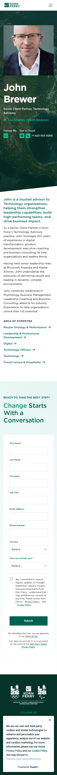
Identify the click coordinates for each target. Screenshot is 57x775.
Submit (28, 620)
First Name (16, 443)
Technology (11, 356)
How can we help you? (22, 558)
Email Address (18, 509)
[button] (50, 5)
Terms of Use (31, 636)
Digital (7, 343)
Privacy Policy (32, 601)
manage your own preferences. (23, 759)
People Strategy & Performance (25, 327)
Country (14, 542)
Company (15, 476)
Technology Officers (17, 349)
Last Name (16, 459)
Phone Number (18, 525)
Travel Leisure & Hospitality (22, 362)
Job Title (15, 492)
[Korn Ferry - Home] (12, 5)
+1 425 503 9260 (42, 136)
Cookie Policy (24, 605)
